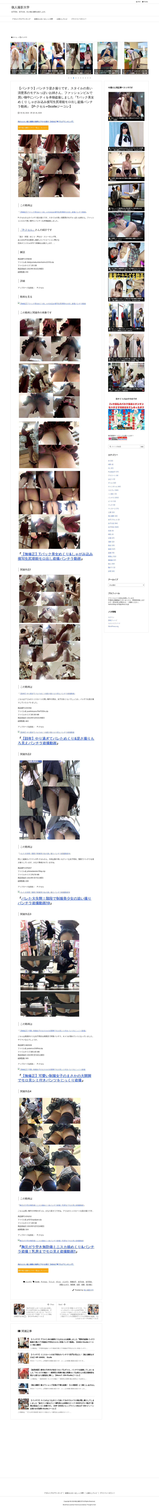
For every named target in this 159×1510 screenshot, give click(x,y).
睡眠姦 (112, 560)
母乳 (111, 534)
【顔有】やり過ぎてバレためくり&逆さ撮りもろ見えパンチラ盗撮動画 (47, 693)
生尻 (78, 1284)
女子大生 (81, 1282)
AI (110, 461)
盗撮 (82, 1284)
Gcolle (37, 1282)
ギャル (58, 1282)
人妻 (111, 512)
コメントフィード (114, 623)
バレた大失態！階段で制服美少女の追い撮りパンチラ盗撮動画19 (45, 853)
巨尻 (111, 531)
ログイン (111, 617)
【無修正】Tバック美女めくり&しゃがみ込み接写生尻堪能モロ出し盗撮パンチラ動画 (53, 212)
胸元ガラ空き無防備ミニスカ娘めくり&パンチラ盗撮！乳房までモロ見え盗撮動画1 (52, 1205)
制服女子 (73, 1282)
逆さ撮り (89, 1284)
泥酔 (111, 542)
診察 (111, 571)
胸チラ (111, 567)
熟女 (111, 545)
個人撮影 (113, 516)
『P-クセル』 (27, 229)
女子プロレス (114, 520)
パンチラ (24, 37)
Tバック (51, 1282)
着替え (112, 556)
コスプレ (113, 490)
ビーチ (112, 501)
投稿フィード (112, 620)
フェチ (111, 505)
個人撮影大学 (89, 1290)
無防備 (72, 1284)
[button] (14, 56)
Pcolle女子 (113, 472)
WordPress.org (113, 626)
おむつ (111, 479)
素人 (111, 564)
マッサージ (113, 508)
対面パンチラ (64, 1284)
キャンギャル (114, 486)
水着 (111, 538)
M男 (110, 464)
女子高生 (89, 1282)
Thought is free (91, 1504)
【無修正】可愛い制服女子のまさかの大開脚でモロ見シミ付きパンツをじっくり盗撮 (52, 1031)
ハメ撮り (112, 494)
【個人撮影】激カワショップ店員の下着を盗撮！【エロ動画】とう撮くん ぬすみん (62, 1385)
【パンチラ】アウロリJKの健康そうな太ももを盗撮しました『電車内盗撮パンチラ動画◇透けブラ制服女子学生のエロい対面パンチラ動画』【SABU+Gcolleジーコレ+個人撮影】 (62, 1342)
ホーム (15, 37)
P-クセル (44, 1282)
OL (110, 468)
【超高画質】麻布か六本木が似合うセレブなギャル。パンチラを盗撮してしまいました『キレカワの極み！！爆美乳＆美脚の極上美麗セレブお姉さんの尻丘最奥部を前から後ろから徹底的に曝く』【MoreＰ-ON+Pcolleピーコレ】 (62, 1372)
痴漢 (111, 549)
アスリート (113, 475)
